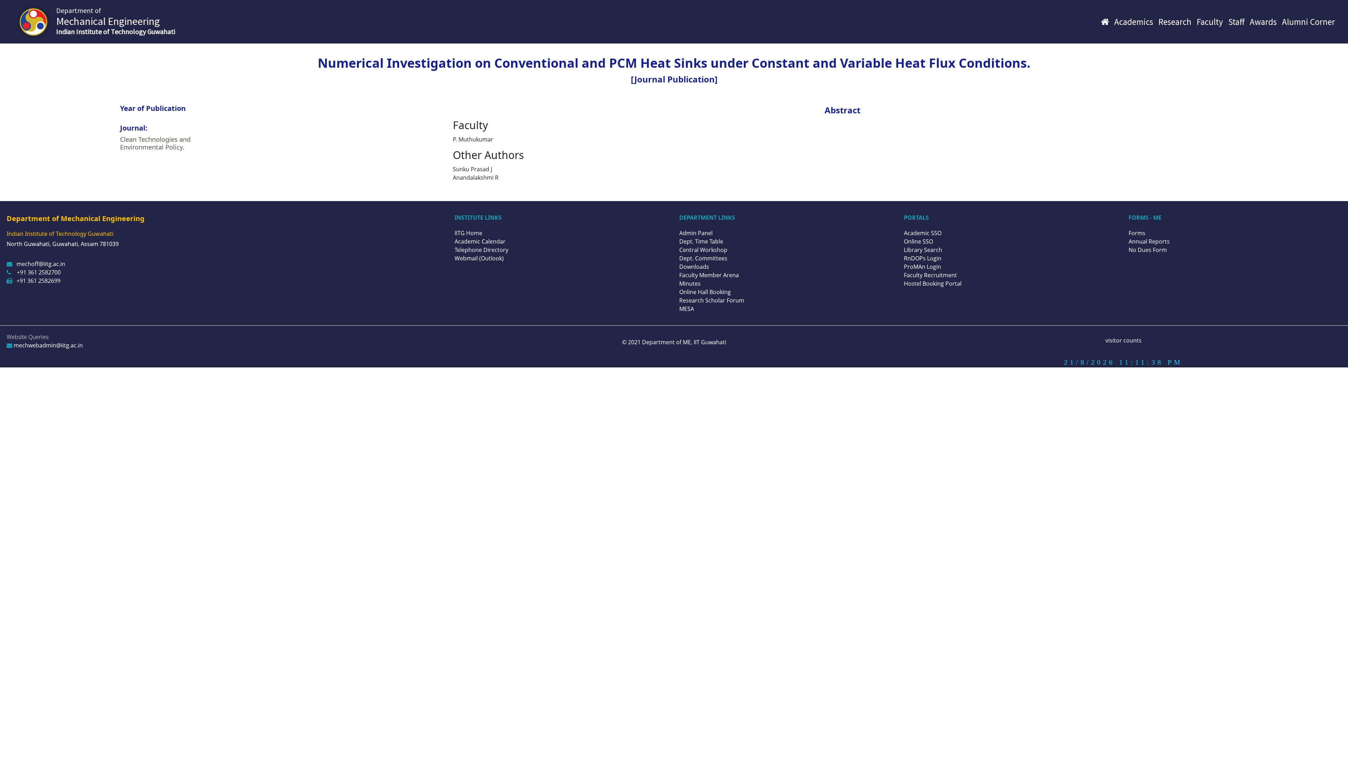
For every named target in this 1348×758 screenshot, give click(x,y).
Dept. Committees (703, 258)
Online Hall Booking (705, 292)
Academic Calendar (480, 241)
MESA (686, 309)
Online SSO (918, 241)
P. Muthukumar (473, 139)
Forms (1137, 233)
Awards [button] (1263, 21)
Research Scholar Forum (711, 300)
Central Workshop (703, 250)
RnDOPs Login (922, 258)
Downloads (694, 267)
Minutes (690, 283)
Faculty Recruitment (930, 275)
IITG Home (468, 233)
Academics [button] (1133, 21)
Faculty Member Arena (709, 275)
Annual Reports (1149, 241)
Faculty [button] (1210, 21)
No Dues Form (1148, 250)
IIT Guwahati (709, 342)
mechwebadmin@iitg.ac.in (47, 345)
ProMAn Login (922, 267)
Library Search (923, 250)
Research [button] (1174, 21)
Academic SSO (922, 233)
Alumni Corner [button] (1308, 21)
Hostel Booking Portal (933, 283)
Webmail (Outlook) (479, 258)
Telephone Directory (481, 250)
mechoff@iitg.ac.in (40, 264)
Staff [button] (1236, 21)
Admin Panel (696, 233)
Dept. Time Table (701, 241)
